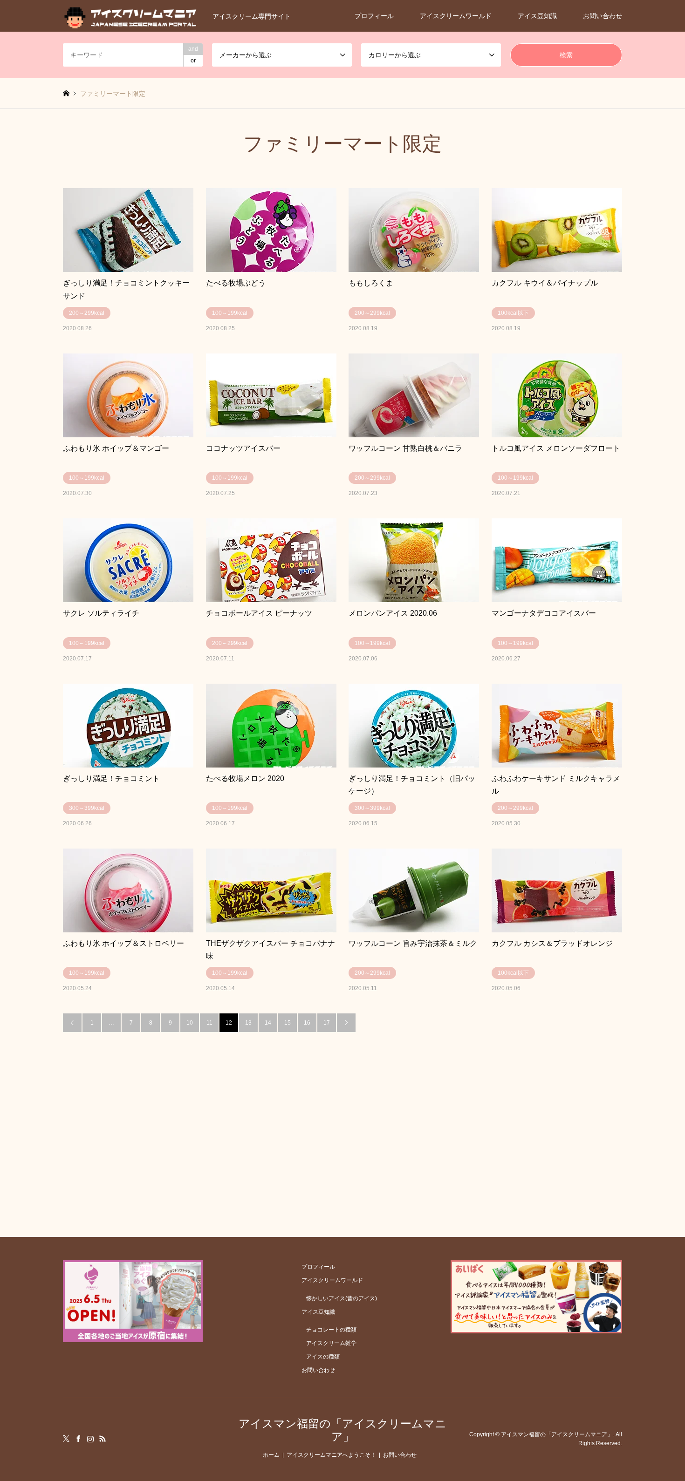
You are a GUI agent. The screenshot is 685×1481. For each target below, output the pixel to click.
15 (287, 1022)
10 (189, 1022)
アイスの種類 (323, 1356)
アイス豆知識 (537, 16)
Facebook (78, 1438)
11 (209, 1022)
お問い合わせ (602, 16)
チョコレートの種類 (331, 1329)
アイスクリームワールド (456, 16)
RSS (102, 1438)
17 (326, 1022)
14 (268, 1022)
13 (248, 1022)
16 (307, 1022)
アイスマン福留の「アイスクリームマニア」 (342, 1430)
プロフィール (374, 16)
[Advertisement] (342, 1102)
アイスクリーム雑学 (331, 1343)
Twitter (66, 1438)
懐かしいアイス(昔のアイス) (341, 1298)
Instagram (90, 1438)
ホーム (271, 1455)
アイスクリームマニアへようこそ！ (331, 1455)
